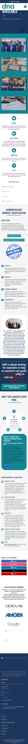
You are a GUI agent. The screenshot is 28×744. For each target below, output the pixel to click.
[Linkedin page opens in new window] (14, 1)
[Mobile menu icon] (25, 6)
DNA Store (7, 191)
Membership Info (8, 201)
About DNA (3, 719)
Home (2, 713)
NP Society (3, 731)
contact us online (8, 599)
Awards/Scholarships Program (8, 722)
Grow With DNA (4, 728)
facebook (15, 561)
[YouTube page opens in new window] (18, 1)
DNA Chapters (4, 725)
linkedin (15, 567)
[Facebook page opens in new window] (10, 1)
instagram (15, 564)
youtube (15, 573)
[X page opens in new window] (16, 1)
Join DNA (7, 196)
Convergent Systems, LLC (18, 741)
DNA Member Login (9, 186)
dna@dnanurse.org (19, 597)
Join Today (7, 465)
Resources (3, 734)
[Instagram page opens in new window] (12, 1)
